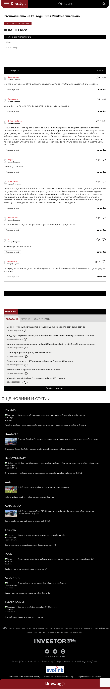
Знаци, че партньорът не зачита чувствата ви (27, 593)
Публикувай (13, 70)
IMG (4, 628)
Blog (35, 632)
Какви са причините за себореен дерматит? (26, 569)
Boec (66, 632)
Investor (11, 409)
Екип (23, 661)
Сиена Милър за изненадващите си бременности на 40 (30, 545)
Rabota (102, 628)
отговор (101, 89)
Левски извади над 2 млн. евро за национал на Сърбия (29, 497)
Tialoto (10, 529)
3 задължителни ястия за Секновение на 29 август (42, 583)
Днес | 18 (67, 4)
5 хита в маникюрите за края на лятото (24, 617)
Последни (11, 319)
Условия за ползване (86, 661)
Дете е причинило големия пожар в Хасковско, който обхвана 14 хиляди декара (51, 344)
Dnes (17, 628)
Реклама (47, 661)
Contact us (96, 677)
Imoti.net (94, 628)
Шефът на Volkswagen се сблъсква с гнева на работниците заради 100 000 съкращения (58, 463)
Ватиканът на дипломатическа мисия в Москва (33, 369)
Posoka (60, 632)
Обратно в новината (18, 23)
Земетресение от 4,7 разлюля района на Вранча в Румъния (40, 361)
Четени (25, 319)
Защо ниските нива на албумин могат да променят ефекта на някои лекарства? (56, 559)
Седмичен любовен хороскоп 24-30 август (37, 607)
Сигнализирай (12, 89)
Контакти (34, 661)
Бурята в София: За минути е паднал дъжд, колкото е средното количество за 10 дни (58, 439)
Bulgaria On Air (38, 628)
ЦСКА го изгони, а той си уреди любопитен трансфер (43, 487)
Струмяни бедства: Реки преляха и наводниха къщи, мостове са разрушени (40, 449)
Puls (8, 553)
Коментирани (42, 319)
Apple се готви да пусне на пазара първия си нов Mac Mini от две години (51, 415)
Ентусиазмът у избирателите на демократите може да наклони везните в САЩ (43, 473)
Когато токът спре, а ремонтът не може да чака (41, 535)
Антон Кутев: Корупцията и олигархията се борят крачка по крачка (46, 327)
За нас (15, 661)
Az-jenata (12, 577)
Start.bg (42, 632)
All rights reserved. (50, 677)
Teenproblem (15, 601)
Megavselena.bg (75, 632)
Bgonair (11, 433)
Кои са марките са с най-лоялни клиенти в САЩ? (27, 521)
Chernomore (51, 632)
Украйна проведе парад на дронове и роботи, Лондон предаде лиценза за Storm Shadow (45, 425)
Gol (8, 481)
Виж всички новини (55, 388)
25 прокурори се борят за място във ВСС (30, 352)
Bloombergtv (15, 457)
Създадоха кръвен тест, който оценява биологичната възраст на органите (50, 335)
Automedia (13, 505)
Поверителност (63, 661)
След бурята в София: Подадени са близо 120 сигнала (36, 378)
